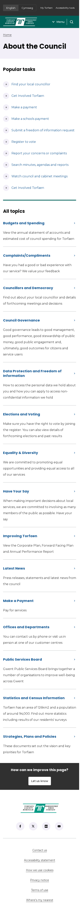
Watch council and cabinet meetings (35, 176)
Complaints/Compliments (26, 255)
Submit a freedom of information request (39, 130)
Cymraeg (27, 7)
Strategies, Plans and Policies (29, 736)
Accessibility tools (65, 7)
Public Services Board (22, 659)
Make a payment (20, 107)
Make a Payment (18, 600)
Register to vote (19, 142)
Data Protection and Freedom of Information (32, 373)
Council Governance (21, 320)
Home (7, 35)
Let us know (39, 781)
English (10, 7)
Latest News (14, 568)
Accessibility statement (39, 860)
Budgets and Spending (23, 223)
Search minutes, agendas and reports (35, 165)
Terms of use (39, 890)
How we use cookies (39, 870)
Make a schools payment (26, 119)
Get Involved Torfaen (23, 96)
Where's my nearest (51, 900)
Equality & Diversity (20, 452)
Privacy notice (39, 880)
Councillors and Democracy (28, 287)
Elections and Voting (21, 414)
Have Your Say (16, 491)
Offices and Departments (26, 627)
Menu (60, 22)
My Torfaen (47, 9)
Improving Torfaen (20, 536)
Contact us (52, 850)
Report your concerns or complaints (35, 153)
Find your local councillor (26, 84)
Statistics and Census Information (34, 698)
